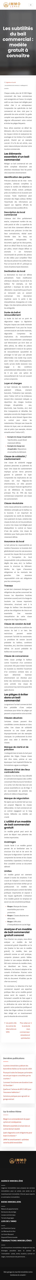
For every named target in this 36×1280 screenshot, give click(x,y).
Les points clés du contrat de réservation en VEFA (11, 1027)
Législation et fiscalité (11, 82)
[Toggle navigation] (30, 4)
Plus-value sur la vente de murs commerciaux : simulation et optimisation (25, 1030)
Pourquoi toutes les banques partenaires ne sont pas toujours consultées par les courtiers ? (17, 1075)
